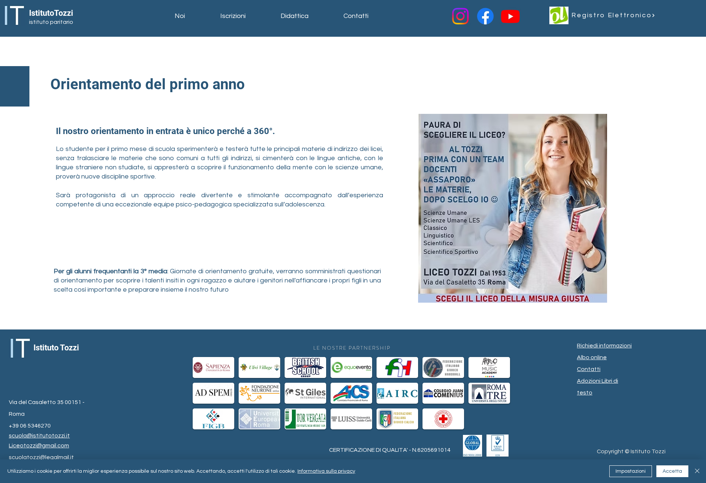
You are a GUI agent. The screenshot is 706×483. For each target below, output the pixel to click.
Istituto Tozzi (56, 347)
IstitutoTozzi (51, 13)
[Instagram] (460, 16)
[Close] (697, 471)
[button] (192, 16)
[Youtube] (510, 16)
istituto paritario (51, 22)
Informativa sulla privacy (326, 471)
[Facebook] (485, 16)
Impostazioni (631, 471)
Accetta (672, 471)
